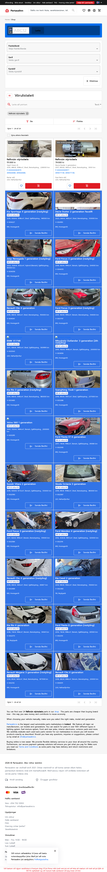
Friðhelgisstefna (41, 859)
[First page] (79, 128)
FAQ (7, 823)
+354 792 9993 (17, 803)
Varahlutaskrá (11, 829)
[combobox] (51, 49)
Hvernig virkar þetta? (15, 826)
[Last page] (96, 128)
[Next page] (90, 128)
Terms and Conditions (29, 747)
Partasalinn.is (12, 724)
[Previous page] (84, 128)
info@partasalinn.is (28, 736)
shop (57, 711)
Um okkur (9, 817)
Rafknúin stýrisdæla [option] (17, 113)
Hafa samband (11, 820)
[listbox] (53, 113)
